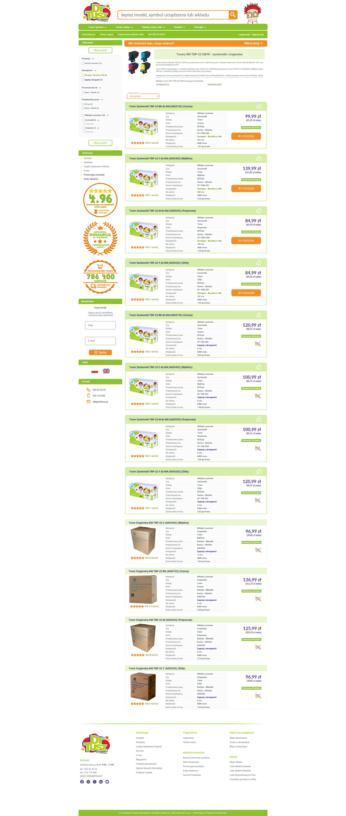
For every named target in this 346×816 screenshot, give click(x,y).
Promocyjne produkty (193, 766)
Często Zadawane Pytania (96, 166)
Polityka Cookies (144, 772)
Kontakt (88, 158)
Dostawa (88, 162)
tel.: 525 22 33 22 (88, 769)
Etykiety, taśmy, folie (152, 27)
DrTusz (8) (88, 104)
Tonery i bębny (123, 27)
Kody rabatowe (190, 770)
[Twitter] (94, 782)
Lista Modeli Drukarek (240, 766)
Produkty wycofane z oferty (243, 779)
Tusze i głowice (95, 27)
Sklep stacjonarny (238, 738)
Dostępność (87, 70)
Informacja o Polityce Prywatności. (210, 813)
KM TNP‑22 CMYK (156, 34)
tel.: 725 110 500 (88, 772)
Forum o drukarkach (240, 742)
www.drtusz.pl (88, 34)
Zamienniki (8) (90, 120)
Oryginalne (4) (90, 128)
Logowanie (244, 34)
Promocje (86, 59)
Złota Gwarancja (191, 762)
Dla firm (140, 751)
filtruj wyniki (100, 50)
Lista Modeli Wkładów (240, 770)
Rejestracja (258, 34)
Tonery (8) (89, 124)
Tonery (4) (89, 132)
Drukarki (178, 27)
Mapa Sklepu (236, 762)
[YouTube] (107, 782)
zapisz (103, 352)
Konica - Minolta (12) (92, 92)
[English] (106, 375)
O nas (86, 170)
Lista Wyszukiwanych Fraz (243, 775)
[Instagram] (88, 782)
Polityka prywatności (146, 764)
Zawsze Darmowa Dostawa (196, 758)
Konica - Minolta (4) (92, 108)
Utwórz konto (189, 742)
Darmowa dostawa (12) (93, 63)
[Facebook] (82, 782)
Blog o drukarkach (238, 746)
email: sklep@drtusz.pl (91, 776)
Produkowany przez (91, 99)
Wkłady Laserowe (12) (95, 115)
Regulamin (141, 759)
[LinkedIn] (101, 782)
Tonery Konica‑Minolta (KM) (131, 34)
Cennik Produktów (192, 775)
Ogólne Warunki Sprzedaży (149, 768)
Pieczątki (198, 27)
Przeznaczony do (90, 88)
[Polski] (94, 375)
